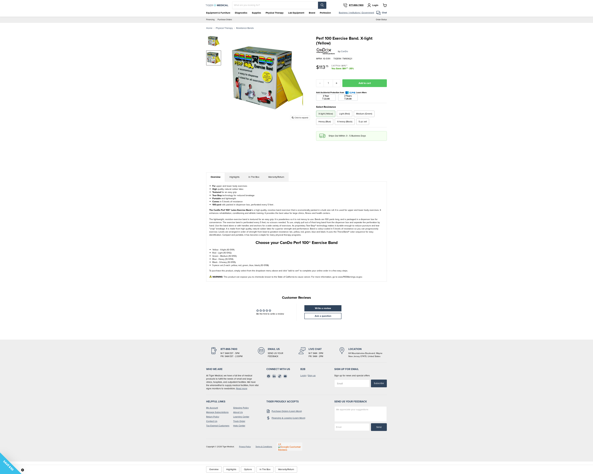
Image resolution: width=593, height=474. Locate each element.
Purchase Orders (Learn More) (287, 411)
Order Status (381, 20)
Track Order (239, 421)
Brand (312, 13)
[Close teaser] (22, 470)
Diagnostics (241, 13)
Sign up (312, 375)
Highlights (234, 177)
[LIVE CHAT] (311, 352)
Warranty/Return (276, 177)
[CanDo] (326, 51)
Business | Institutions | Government (356, 12)
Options (248, 469)
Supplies (256, 13)
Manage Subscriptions (217, 412)
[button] (11, 463)
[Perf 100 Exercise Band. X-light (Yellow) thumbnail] (213, 57)
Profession (325, 13)
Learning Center (241, 416)
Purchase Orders (225, 20)
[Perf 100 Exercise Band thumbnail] (213, 41)
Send (379, 427)
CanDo (344, 51)
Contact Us (211, 421)
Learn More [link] (361, 92)
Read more (241, 388)
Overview (216, 177)
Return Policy (212, 416)
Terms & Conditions (263, 447)
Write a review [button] (323, 308)
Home (209, 28)
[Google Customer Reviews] (289, 446)
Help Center (239, 425)
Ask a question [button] (323, 316)
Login (303, 375)
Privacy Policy (245, 447)
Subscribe (379, 383)
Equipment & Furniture (218, 13)
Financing (210, 20)
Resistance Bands (245, 28)
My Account (212, 408)
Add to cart (365, 83)
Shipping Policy (241, 408)
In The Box (253, 177)
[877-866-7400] (226, 352)
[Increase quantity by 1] (337, 83)
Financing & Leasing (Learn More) (288, 418)
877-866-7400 (356, 5)
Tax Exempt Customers (217, 425)
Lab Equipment (296, 13)
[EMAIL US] (270, 352)
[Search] (322, 5)
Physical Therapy (275, 13)
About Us (238, 412)
